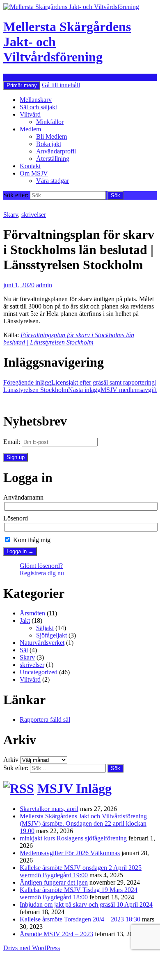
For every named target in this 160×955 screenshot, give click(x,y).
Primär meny (22, 85)
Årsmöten (32, 613)
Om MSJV (34, 173)
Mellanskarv (36, 99)
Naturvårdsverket (42, 642)
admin (44, 285)
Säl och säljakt (38, 107)
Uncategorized (38, 672)
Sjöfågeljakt (51, 635)
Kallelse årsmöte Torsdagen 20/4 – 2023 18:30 (80, 919)
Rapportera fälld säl (45, 719)
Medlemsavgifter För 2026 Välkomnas (70, 852)
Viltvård (30, 114)
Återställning (52, 158)
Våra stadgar (52, 180)
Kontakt (30, 165)
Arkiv (10, 759)
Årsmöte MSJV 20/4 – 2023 (56, 933)
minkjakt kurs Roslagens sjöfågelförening (73, 838)
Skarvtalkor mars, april (49, 808)
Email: (11, 441)
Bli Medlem (51, 136)
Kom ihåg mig (30, 539)
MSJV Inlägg (74, 788)
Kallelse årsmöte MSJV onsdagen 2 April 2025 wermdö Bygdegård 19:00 (81, 871)
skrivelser (33, 214)
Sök (8, 77)
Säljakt (45, 627)
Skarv (10, 214)
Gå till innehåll (61, 84)
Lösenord (15, 518)
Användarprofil (56, 151)
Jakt (25, 620)
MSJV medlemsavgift (112, 389)
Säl (24, 649)
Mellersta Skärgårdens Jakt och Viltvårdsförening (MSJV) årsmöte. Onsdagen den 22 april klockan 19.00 (83, 823)
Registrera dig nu (42, 573)
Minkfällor (50, 121)
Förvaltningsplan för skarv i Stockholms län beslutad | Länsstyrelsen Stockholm (68, 338)
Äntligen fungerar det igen (54, 882)
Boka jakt (48, 143)
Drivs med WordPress (31, 947)
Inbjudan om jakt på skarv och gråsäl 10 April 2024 (86, 904)
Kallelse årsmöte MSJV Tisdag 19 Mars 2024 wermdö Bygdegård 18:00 (78, 893)
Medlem (30, 129)
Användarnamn (23, 497)
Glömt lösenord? (41, 565)
